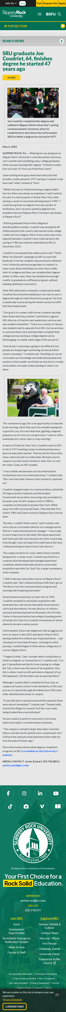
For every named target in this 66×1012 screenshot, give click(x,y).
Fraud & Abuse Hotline (25, 978)
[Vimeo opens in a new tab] (42, 806)
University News (49, 954)
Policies (55, 983)
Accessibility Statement (20, 974)
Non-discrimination (18, 983)
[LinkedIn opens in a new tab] (40, 793)
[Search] (58, 14)
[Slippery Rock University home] (33, 842)
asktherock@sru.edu (33, 900)
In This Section (15, 26)
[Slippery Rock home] (14, 14)
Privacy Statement (12, 999)
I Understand (14, 1006)
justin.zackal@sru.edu (16, 765)
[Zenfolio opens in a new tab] (26, 806)
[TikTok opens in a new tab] (10, 806)
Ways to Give (17, 947)
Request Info (50, 3)
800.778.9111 (33, 910)
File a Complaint (47, 978)
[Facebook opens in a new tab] (8, 793)
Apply (62, 3)
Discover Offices (49, 938)
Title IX (48, 987)
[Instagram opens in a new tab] (24, 793)
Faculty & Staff (16, 952)
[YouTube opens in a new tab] (56, 793)
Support (38, 987)
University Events (49, 948)
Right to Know (24, 987)
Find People (49, 943)
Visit (39, 3)
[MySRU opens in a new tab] (50, 14)
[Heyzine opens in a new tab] (57, 806)
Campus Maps (49, 933)
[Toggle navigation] (39, 14)
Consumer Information (46, 974)
